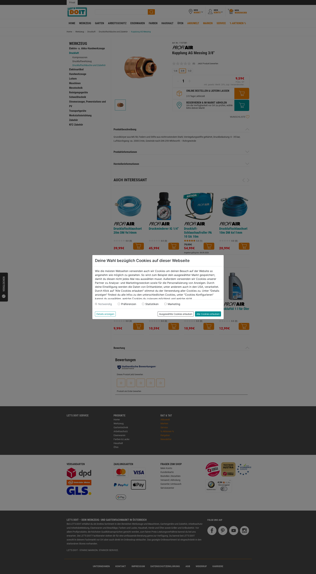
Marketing (174, 304)
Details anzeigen (105, 314)
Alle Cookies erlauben (208, 314)
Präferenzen (128, 304)
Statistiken (151, 304)
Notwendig (105, 304)
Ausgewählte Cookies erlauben (175, 314)
